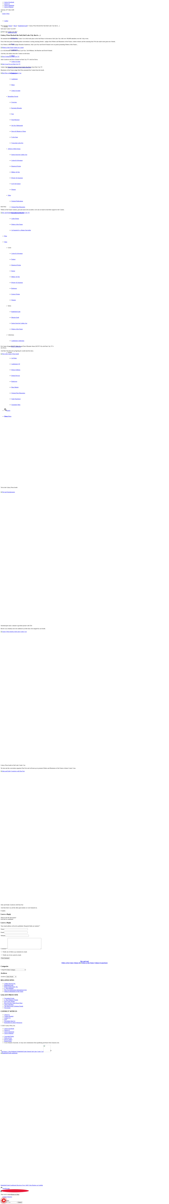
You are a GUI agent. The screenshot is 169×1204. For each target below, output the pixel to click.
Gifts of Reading (8, 1004)
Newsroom (7, 1008)
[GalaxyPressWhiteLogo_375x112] (5, 13)
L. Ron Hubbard (8, 988)
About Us (7, 1014)
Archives (3, 976)
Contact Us (7, 1018)
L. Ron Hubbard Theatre (11, 1000)
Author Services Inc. (10, 983)
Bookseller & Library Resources (13, 1022)
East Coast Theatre (9, 1001)
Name (2, 929)
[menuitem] (86, 1036)
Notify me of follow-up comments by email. (15, 952)
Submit (20, 1202)
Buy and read (75, 962)
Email (2, 932)
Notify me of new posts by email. (12, 955)
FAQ (5, 1019)
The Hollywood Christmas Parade (13, 1006)
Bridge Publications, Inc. (11, 986)
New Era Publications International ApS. (15, 990)
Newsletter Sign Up (9, 1021)
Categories (4, 969)
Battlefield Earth (8, 985)
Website (3, 935)
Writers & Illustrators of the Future (13, 991)
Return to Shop (15, 1194)
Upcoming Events (9, 998)
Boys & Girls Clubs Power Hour (13, 1003)
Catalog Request (8, 1016)
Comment (4, 948)
